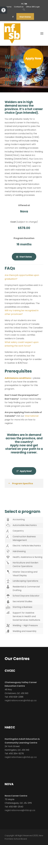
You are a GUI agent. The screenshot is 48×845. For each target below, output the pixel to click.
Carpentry (18, 530)
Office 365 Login (33, 6)
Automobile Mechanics (25, 525)
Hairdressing (19, 551)
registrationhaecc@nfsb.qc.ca (21, 757)
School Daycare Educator (26, 595)
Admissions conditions (18, 378)
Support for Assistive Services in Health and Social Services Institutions (26, 616)
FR (22, 4)
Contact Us (18, 6)
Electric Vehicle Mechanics (27, 545)
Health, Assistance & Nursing (27, 557)
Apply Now (33, 58)
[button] (3, 10)
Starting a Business (22, 607)
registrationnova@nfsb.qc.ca (20, 810)
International (31, 415)
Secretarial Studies (22, 601)
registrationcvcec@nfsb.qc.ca (20, 700)
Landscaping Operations (25, 580)
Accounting (19, 519)
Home (8, 6)
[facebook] (12, 17)
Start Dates (25, 17)
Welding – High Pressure (25, 625)
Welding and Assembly (24, 631)
